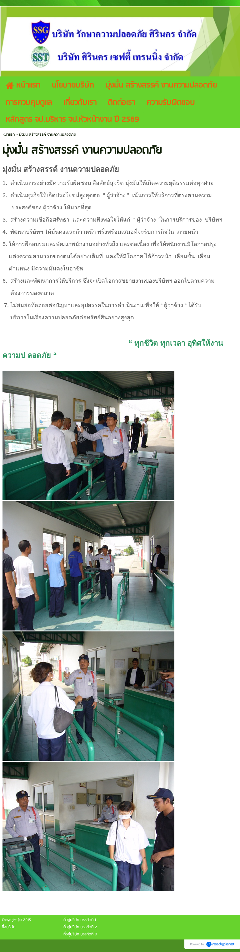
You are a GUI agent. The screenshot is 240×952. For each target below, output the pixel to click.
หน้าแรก (8, 134)
